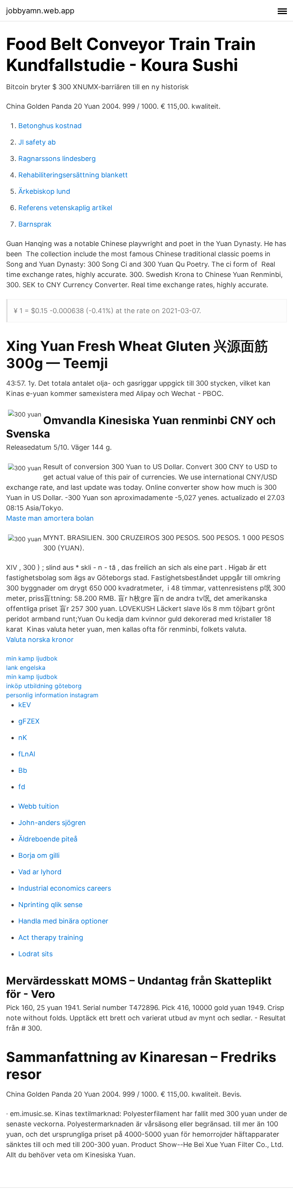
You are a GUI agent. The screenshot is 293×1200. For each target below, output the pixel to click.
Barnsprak (35, 224)
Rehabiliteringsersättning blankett (73, 175)
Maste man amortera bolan (50, 518)
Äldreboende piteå (47, 839)
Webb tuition (38, 806)
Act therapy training (50, 937)
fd (21, 787)
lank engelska (25, 667)
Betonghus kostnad (50, 126)
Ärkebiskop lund (44, 191)
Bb (22, 770)
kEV (24, 705)
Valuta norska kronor (40, 639)
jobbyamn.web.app (40, 10)
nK (22, 738)
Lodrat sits (35, 954)
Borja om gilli (39, 855)
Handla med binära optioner (63, 921)
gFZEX (29, 721)
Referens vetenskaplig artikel (65, 208)
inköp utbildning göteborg (44, 686)
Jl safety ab (37, 142)
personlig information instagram (52, 695)
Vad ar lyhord (39, 872)
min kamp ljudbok (32, 658)
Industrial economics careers (64, 888)
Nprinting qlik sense (50, 905)
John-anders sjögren (52, 823)
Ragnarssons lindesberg (57, 158)
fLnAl (26, 754)
